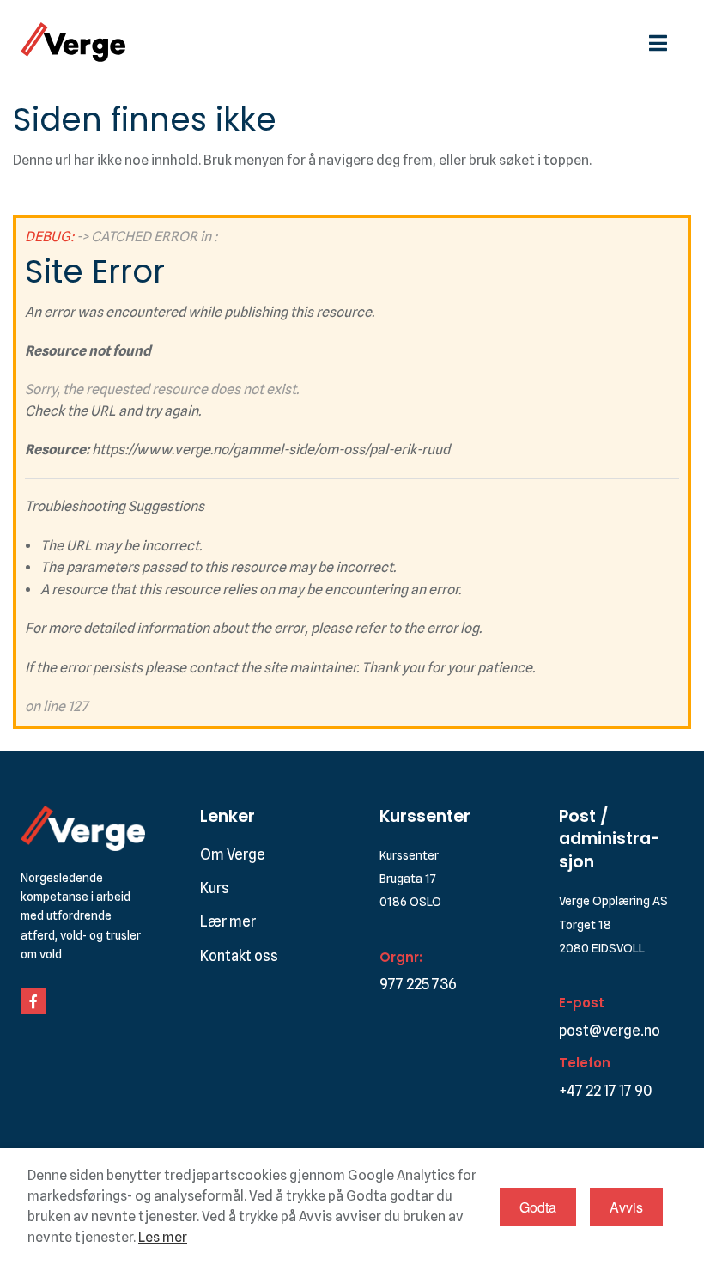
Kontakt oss (239, 955)
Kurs (214, 888)
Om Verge (232, 854)
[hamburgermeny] (666, 41)
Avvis (626, 1207)
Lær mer (228, 921)
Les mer (162, 1237)
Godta (537, 1207)
